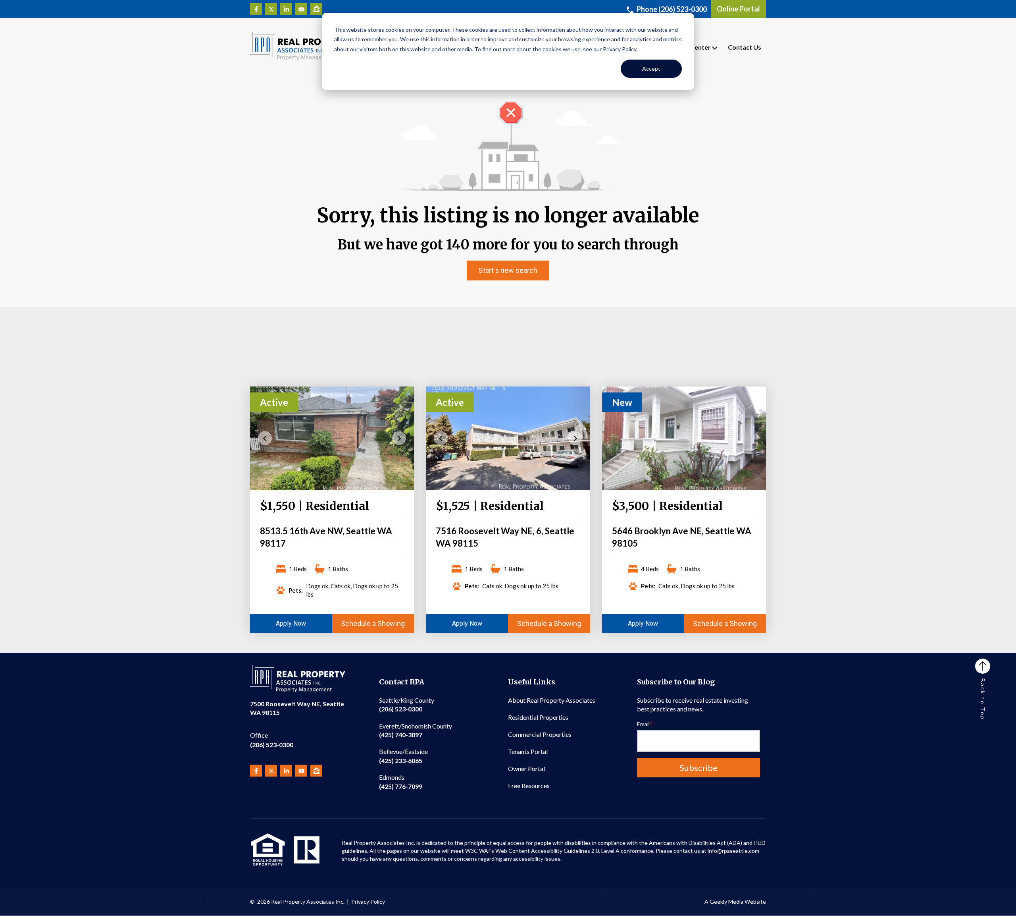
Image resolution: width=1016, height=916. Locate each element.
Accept (651, 68)
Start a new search (508, 270)
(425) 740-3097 (415, 730)
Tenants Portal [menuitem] (528, 751)
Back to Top (982, 699)
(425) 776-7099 (400, 781)
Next (399, 438)
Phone (672, 9)
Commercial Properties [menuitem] (540, 734)
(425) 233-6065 (403, 756)
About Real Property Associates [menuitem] (551, 700)
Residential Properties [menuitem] (538, 717)
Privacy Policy (368, 901)
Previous (265, 438)
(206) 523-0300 (271, 739)
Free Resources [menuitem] (529, 785)
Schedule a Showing (373, 623)
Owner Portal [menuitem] (526, 768)
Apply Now (291, 623)
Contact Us (744, 47)
